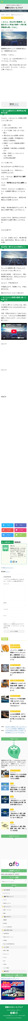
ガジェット (6, 954)
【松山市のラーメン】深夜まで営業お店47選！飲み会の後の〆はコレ (18, 802)
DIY (4, 961)
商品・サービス (7, 909)
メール (6, 609)
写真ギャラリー (7, 903)
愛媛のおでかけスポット (8, 567)
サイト (5, 615)
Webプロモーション (8, 937)
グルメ (5, 957)
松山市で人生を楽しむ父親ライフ (14, 1010)
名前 (5, 602)
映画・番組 (6, 950)
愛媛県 (5, 920)
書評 (4, 913)
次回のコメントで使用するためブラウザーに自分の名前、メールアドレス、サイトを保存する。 (14, 625)
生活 (7, 947)
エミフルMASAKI (7, 926)
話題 (7, 971)
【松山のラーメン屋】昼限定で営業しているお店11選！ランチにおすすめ (18, 789)
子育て (5, 964)
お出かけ (8, 916)
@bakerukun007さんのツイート (10, 978)
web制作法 (6, 933)
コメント (6, 583)
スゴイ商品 (6, 968)
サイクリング (6, 893)
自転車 (8, 890)
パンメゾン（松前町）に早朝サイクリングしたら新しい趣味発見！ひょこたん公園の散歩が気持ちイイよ (18, 654)
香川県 (5, 923)
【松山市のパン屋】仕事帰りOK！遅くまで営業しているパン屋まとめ (18, 815)
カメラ (5, 899)
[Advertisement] (14, 86)
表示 (16, 104)
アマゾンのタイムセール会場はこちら (15, 11)
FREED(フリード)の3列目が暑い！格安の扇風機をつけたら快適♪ (18, 776)
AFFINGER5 (18, 1017)
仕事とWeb (9, 930)
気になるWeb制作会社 (8, 944)
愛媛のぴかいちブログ (14, 8)
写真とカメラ (10, 896)
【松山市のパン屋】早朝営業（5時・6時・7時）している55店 (18, 828)
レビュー (8, 906)
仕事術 (5, 940)
